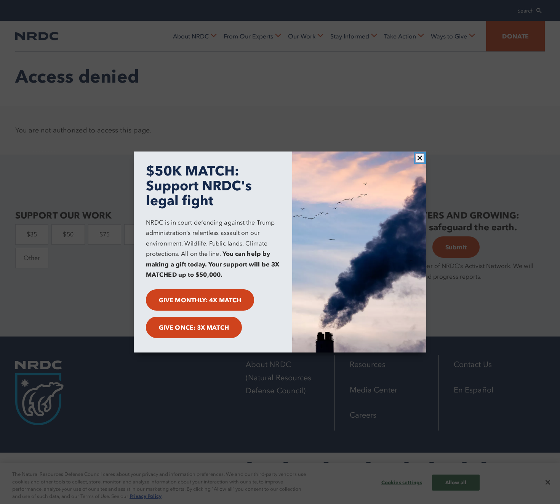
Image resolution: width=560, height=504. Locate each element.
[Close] (420, 158)
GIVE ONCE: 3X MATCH (194, 327)
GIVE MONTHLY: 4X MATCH (200, 300)
